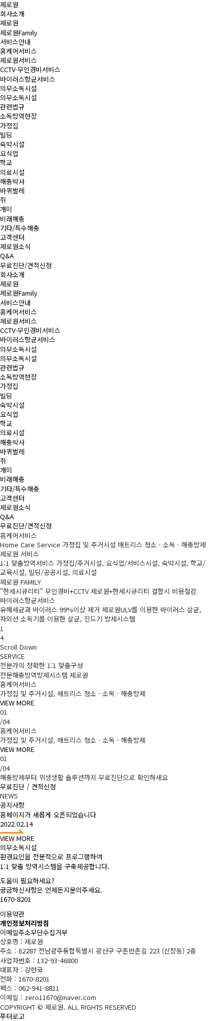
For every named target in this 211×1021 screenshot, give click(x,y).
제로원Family (18, 32)
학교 (6, 162)
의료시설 (12, 172)
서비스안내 (15, 42)
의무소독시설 (18, 88)
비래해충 (12, 219)
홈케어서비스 (18, 51)
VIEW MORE (17, 702)
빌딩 (6, 135)
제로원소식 (15, 246)
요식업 (9, 153)
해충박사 (12, 181)
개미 (6, 209)
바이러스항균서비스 (27, 79)
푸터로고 (12, 1016)
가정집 (9, 125)
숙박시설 (12, 144)
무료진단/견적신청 (26, 265)
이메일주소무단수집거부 (34, 932)
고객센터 (12, 237)
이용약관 (12, 914)
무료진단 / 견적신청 (28, 786)
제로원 (9, 23)
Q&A (7, 255)
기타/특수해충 (19, 228)
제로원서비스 (18, 60)
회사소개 (12, 13)
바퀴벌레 (12, 190)
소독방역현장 (18, 116)
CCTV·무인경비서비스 (30, 69)
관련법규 (12, 107)
